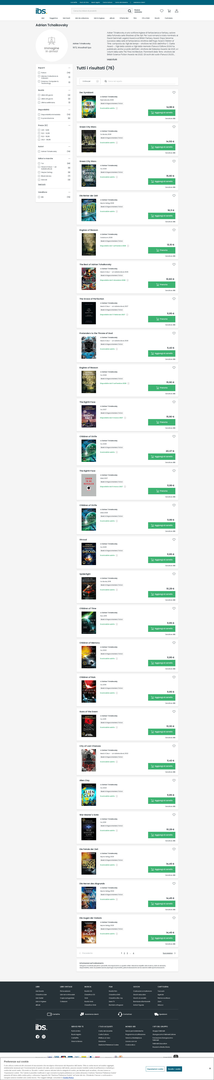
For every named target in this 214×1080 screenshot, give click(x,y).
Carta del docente (121, 2)
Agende (161, 995)
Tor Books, (103, 134)
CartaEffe (73, 2)
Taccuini (161, 991)
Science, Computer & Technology (49, 82)
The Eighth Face (87, 402)
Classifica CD (89, 995)
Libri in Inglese (41, 1001)
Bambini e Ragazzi (116, 1005)
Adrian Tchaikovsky (49, 151)
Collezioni (63, 1001)
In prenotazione (47, 118)
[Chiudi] (210, 1068)
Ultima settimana (48, 103)
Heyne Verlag (46, 172)
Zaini (159, 1001)
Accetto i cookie (174, 1069)
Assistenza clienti (139, 2)
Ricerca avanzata (138, 11)
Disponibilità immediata (50, 115)
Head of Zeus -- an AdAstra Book (49, 168)
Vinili (86, 998)
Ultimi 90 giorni (47, 95)
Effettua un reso (104, 1038)
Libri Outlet (39, 998)
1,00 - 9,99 (45, 130)
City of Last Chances (90, 746)
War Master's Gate (89, 814)
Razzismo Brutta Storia (161, 1047)
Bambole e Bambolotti (141, 1001)
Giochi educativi (139, 995)
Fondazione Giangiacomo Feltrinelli (163, 1039)
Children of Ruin (87, 677)
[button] (130, 11)
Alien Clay (85, 780)
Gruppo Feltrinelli (159, 1031)
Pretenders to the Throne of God (96, 333)
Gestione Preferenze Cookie (108, 1045)
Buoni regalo (96, 2)
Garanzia (102, 1041)
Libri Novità (40, 991)
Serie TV (112, 1001)
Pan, (101, 616)
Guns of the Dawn (89, 711)
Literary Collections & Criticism (49, 77)
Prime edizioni (65, 991)
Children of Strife (88, 436)
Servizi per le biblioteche (134, 1031)
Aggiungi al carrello (163, 112)
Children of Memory (90, 643)
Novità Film (113, 991)
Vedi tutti (41, 184)
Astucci (160, 1005)
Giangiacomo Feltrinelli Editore (164, 1034)
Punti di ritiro (84, 2)
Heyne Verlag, (105, 203)
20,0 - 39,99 (46, 140)
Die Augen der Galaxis (91, 918)
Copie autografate (67, 998)
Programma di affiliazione (135, 1034)
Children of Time (88, 608)
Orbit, (102, 478)
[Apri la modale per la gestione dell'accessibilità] (175, 1057)
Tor (42, 163)
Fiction (43, 73)
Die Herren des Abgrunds (92, 883)
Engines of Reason (89, 230)
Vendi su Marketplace (133, 1038)
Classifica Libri (41, 995)
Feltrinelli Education (160, 1044)
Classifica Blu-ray (116, 998)
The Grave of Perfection (92, 299)
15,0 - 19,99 (45, 136)
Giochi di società (139, 998)
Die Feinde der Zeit (89, 849)
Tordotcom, (104, 237)
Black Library (46, 176)
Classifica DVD (114, 995)
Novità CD (88, 991)
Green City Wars (88, 127)
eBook (38, 1005)
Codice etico (130, 1045)
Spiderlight (85, 574)
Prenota (163, 250)
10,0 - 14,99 (45, 133)
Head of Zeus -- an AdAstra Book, (112, 272)
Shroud (83, 539)
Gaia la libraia (76, 1041)
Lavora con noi (131, 1041)
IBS (42, 197)
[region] (107, 1068)
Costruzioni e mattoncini (142, 991)
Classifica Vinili (90, 1005)
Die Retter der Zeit (89, 195)
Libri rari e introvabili (67, 995)
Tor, (101, 169)
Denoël (44, 180)
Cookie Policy (68, 1077)
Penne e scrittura (164, 998)
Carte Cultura (107, 2)
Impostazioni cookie (155, 1069)
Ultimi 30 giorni (47, 99)
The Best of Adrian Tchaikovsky (95, 264)
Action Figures (138, 1005)
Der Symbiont (86, 92)
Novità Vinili (88, 1001)
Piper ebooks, (105, 100)
